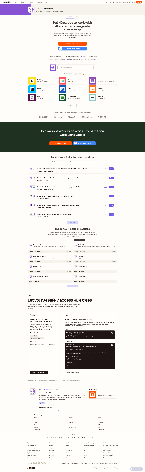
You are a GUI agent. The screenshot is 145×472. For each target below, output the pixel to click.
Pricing (64, 463)
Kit (99, 427)
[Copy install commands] (112, 333)
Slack (99, 417)
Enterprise (90, 463)
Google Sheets (52, 448)
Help (43, 403)
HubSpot (71, 422)
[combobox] (75, 67)
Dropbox (51, 445)
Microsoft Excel (102, 420)
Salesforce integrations (32, 448)
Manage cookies (105, 468)
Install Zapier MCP (38, 372)
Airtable (36, 420)
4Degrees (46, 389)
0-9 (47, 437)
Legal (111, 468)
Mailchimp (36, 417)
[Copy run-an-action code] (112, 345)
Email (85, 450)
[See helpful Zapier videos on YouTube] (42, 463)
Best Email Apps (107, 448)
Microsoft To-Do (69, 450)
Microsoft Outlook (70, 453)
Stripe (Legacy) (38, 424)
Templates (96, 463)
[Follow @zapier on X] (39, 463)
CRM (85, 453)
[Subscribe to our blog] (45, 463)
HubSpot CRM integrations (33, 450)
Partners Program (113, 463)
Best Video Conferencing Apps (110, 445)
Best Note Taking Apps (108, 453)
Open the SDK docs (73, 372)
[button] (72, 48)
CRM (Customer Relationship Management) (49, 11)
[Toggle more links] (42, 429)
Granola (70, 424)
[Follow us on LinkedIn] (36, 463)
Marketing (86, 455)
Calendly (68, 448)
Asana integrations (31, 455)
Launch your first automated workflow (72, 157)
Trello (70, 420)
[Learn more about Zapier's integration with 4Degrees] (32, 391)
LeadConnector (72, 427)
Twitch (67, 445)
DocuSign (51, 450)
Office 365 (51, 455)
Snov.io (36, 422)
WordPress (52, 453)
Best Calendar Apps (108, 455)
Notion (36, 427)
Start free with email (72, 44)
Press (82, 463)
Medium (68, 455)
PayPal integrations (31, 453)
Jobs (86, 463)
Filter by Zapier (102, 424)
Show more (30, 457)
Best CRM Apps (107, 450)
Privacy (116, 468)
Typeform (100, 422)
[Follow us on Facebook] (34, 463)
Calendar (86, 448)
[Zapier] (7, 2)
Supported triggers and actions (72, 229)
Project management (89, 445)
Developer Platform (74, 463)
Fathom (70, 417)
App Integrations (104, 463)
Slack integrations (31, 445)
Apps (40, 389)
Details (105, 168)
